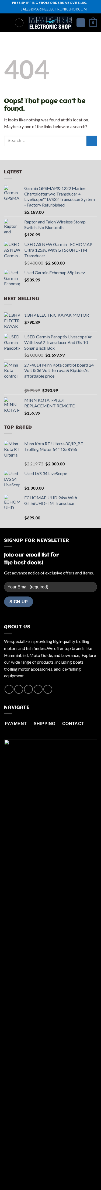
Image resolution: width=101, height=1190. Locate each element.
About (28, 1175)
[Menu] (7, 22)
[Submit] (91, 141)
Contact (70, 1175)
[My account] (80, 22)
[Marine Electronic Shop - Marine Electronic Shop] (50, 23)
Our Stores (48, 1175)
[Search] (19, 23)
